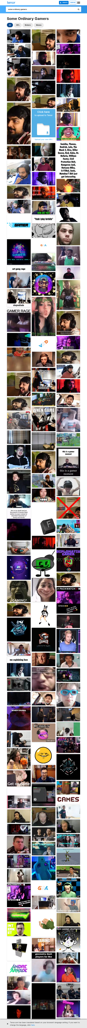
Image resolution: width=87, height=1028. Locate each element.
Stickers (28, 25)
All (10, 25)
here (33, 1025)
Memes (38, 25)
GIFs (17, 25)
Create (65, 2)
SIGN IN (72, 2)
